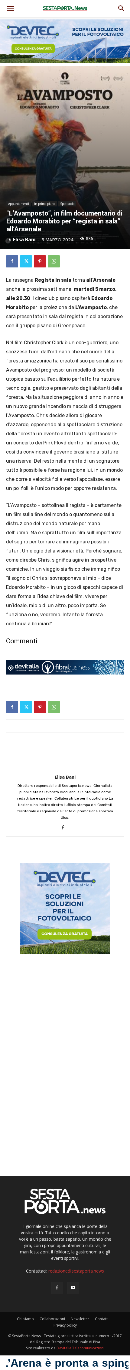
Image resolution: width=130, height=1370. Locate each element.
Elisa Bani (24, 239)
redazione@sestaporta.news (76, 1271)
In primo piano (44, 204)
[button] (121, 8)
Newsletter (80, 1318)
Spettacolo (67, 204)
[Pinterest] (40, 261)
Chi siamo (25, 1318)
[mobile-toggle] (10, 8)
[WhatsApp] (54, 261)
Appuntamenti (18, 204)
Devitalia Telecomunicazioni (80, 1348)
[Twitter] (26, 261)
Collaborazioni (52, 1318)
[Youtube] (73, 1288)
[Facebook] (12, 261)
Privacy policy (65, 1325)
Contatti (102, 1318)
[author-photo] (65, 768)
